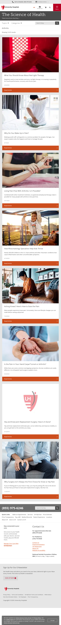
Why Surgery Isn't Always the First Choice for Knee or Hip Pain (29, 482)
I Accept (52, 620)
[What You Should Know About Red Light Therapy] (30, 54)
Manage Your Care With (11, 544)
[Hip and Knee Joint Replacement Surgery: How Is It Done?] (30, 401)
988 (33, 556)
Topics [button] (4, 23)
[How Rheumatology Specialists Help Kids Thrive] (30, 228)
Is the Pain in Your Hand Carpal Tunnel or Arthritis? (25, 364)
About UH (35, 548)
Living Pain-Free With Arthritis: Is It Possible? (22, 191)
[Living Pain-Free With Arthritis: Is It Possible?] (30, 170)
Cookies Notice (10, 619)
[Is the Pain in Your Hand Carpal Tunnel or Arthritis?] (30, 343)
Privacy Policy (37, 618)
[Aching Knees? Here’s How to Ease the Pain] (30, 285)
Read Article (8, 90)
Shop (46, 7)
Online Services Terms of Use (23, 618)
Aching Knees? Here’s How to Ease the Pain (21, 306)
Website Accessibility (38, 550)
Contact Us (35, 543)
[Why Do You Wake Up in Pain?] (30, 112)
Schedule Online (42, 2)
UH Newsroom (37, 546)
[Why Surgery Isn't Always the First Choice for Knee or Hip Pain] (30, 460)
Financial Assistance (38, 544)
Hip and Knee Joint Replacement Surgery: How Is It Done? (27, 422)
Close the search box (52, 7)
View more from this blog (10, 18)
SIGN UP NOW (9, 578)
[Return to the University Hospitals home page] (10, 7)
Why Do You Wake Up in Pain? (16, 133)
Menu (57, 9)
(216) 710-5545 (37, 539)
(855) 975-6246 (12, 508)
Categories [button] (16, 23)
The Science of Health (23, 14)
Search (57, 23)
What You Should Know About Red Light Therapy (24, 75)
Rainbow (34, 7)
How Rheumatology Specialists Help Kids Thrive (23, 248)
